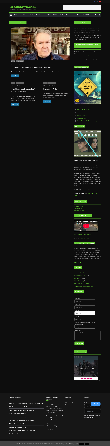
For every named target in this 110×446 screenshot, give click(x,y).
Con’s (23, 14)
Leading (13, 61)
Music (55, 14)
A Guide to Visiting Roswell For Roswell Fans (21, 407)
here (75, 62)
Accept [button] (81, 443)
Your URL (76, 310)
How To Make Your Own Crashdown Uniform (21, 410)
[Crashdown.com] (11, 15)
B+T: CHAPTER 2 (88, 235)
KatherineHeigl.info (79, 275)
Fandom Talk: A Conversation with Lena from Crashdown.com (26, 403)
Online (69, 403)
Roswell (38, 14)
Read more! (49, 429)
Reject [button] (87, 443)
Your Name (77, 298)
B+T (31, 14)
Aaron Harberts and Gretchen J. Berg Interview (22, 430)
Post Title (76, 316)
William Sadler (20, 61)
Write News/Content (79, 210)
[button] (18, 15)
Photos (68, 14)
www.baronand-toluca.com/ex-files (83, 286)
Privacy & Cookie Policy (71, 405)
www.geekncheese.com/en (84, 109)
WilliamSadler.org (79, 281)
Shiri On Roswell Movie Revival (17, 413)
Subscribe (96, 404)
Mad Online (77, 278)
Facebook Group (81, 118)
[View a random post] (99, 15)
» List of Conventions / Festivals (82, 56)
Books (61, 14)
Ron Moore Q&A (13, 434)
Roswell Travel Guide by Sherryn (18, 417)
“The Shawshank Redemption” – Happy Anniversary (23, 90)
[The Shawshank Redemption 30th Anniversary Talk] (40, 43)
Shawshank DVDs (50, 89)
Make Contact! (78, 208)
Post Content (77, 330)
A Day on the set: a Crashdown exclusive (20, 424)
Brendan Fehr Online (79, 273)
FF (73, 14)
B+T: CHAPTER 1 (78, 235)
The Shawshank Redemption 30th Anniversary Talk (31, 67)
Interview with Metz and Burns (17, 427)
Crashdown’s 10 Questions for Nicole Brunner (21, 420)
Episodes (48, 14)
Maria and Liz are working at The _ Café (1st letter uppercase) (84, 323)
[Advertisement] (82, 7)
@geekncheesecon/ (82, 115)
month (91, 417)
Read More (93, 443)
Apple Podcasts (92, 193)
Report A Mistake (78, 206)
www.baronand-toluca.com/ (81, 283)
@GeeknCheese (81, 112)
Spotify (76, 195)
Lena (21, 64)
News (15, 14)
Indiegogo (76, 385)
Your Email (77, 304)
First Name (87, 403)
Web (78, 14)
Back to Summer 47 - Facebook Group (87, 121)
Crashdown (85, 14)
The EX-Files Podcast (84, 238)
